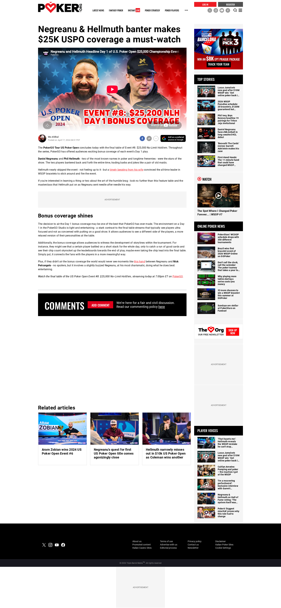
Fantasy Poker (116, 10)
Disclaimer (220, 541)
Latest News (98, 10)
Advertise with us (168, 544)
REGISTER (230, 4)
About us (136, 541)
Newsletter (193, 548)
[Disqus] (112, 359)
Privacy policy (194, 541)
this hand (139, 261)
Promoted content (141, 544)
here (161, 307)
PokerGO (178, 276)
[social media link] (209, 10)
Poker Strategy (152, 10)
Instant (134, 10)
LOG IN (205, 4)
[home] (60, 7)
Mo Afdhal (53, 137)
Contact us (193, 544)
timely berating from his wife (126, 169)
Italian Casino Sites (142, 548)
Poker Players (172, 10)
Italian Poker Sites (224, 544)
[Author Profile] (42, 138)
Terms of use (166, 541)
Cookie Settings (223, 548)
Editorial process (168, 548)
